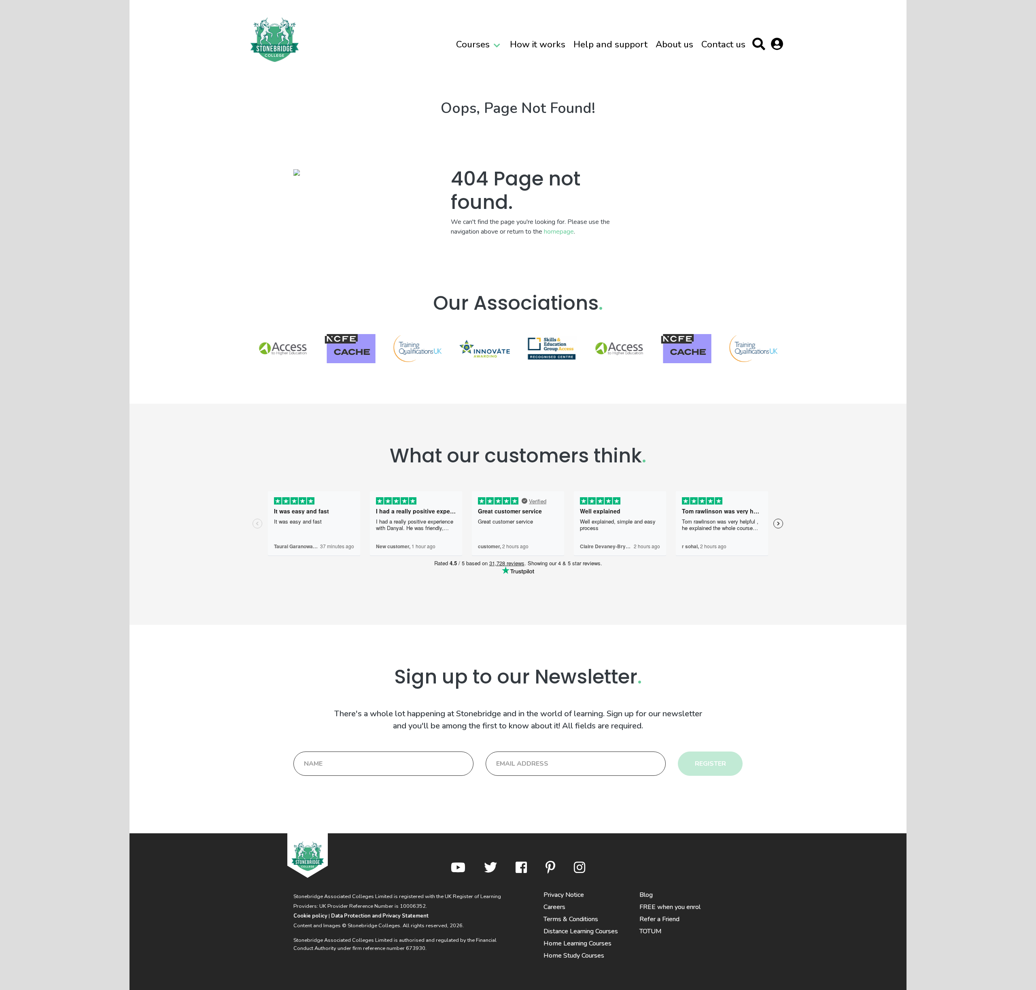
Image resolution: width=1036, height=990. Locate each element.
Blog (646, 894)
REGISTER (710, 763)
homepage (559, 231)
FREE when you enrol (670, 907)
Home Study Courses (573, 955)
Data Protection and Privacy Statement (380, 916)
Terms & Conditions (570, 919)
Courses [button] (473, 44)
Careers (554, 907)
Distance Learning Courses (580, 931)
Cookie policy (310, 916)
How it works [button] (537, 44)
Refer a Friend (659, 919)
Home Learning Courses (577, 943)
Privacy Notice (563, 894)
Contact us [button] (723, 44)
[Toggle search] (761, 45)
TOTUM (650, 931)
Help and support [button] (610, 44)
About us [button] (674, 44)
